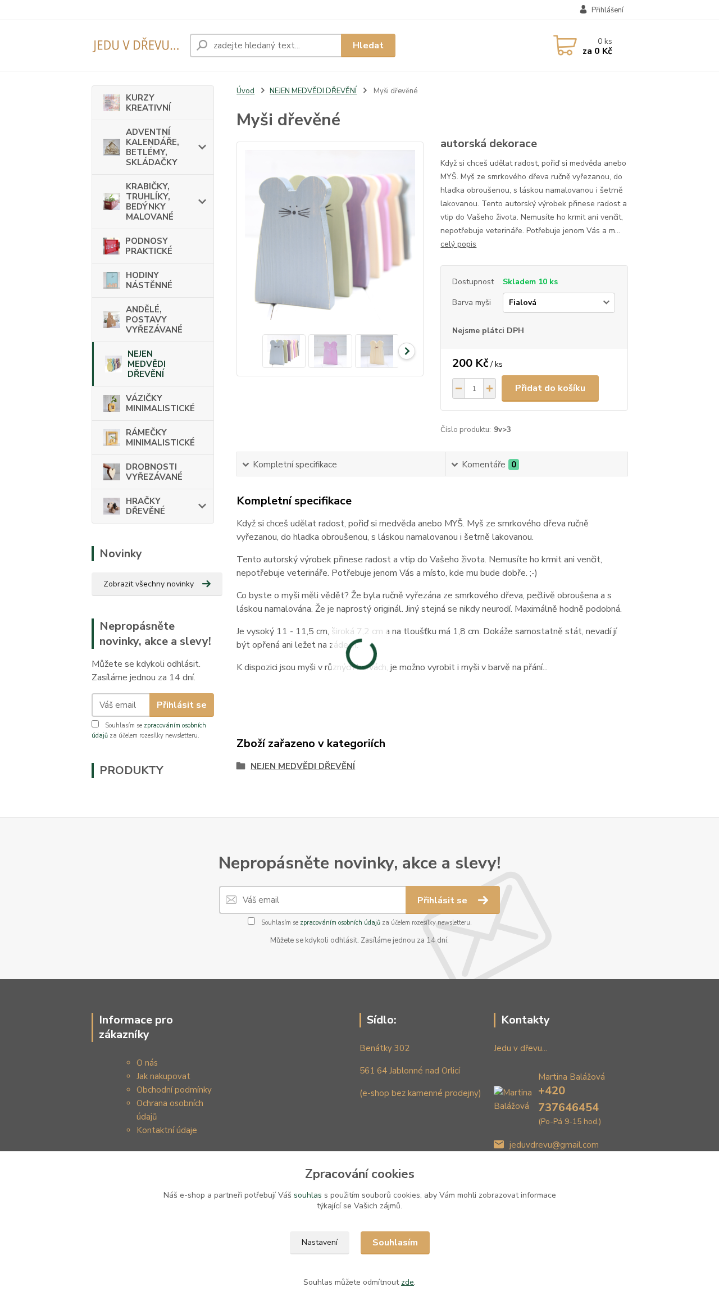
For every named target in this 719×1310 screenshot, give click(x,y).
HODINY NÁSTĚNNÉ (149, 280)
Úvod (245, 91)
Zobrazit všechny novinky (148, 584)
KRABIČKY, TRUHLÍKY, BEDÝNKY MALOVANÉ (150, 201)
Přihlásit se (182, 705)
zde (407, 1282)
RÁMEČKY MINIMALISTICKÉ (160, 437)
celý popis (458, 244)
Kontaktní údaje (166, 1130)
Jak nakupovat (163, 1076)
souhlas (308, 1195)
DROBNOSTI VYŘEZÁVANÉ (154, 472)
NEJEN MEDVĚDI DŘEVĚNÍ (147, 364)
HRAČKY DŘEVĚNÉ (145, 506)
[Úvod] (136, 46)
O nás (147, 1062)
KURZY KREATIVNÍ (148, 102)
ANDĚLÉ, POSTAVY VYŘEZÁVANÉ (154, 319)
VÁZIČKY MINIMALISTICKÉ (160, 403)
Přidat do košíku (550, 388)
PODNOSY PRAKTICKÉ (148, 246)
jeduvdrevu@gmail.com (554, 1144)
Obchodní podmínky (174, 1089)
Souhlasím (395, 1242)
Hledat (368, 45)
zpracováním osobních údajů (340, 922)
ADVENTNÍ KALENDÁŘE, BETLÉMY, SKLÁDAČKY (152, 147)
